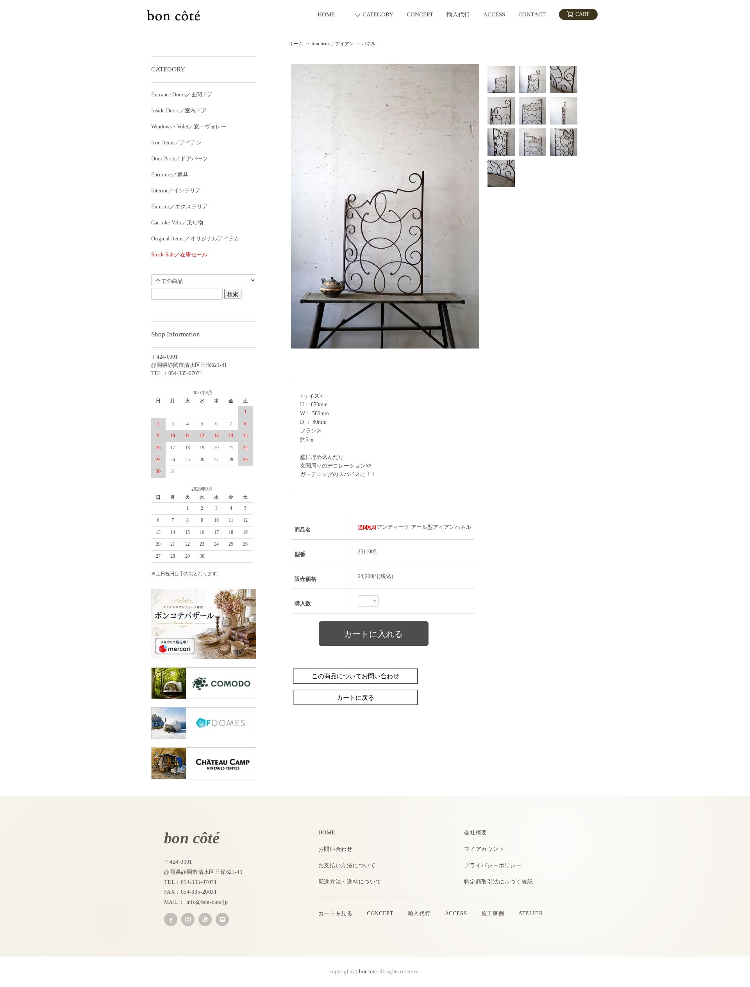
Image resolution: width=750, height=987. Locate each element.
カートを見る (335, 913)
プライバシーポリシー (492, 865)
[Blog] (222, 919)
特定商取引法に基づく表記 (498, 882)
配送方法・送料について (350, 882)
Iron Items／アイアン (332, 43)
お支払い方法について (347, 865)
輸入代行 (419, 913)
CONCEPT (380, 913)
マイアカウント (484, 849)
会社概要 (475, 833)
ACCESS (456, 913)
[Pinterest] (205, 919)
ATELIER (530, 913)
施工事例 (492, 913)
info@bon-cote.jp (207, 902)
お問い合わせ (335, 849)
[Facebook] (170, 919)
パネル (369, 43)
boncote (368, 972)
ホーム (296, 43)
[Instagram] (188, 919)
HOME (327, 833)
